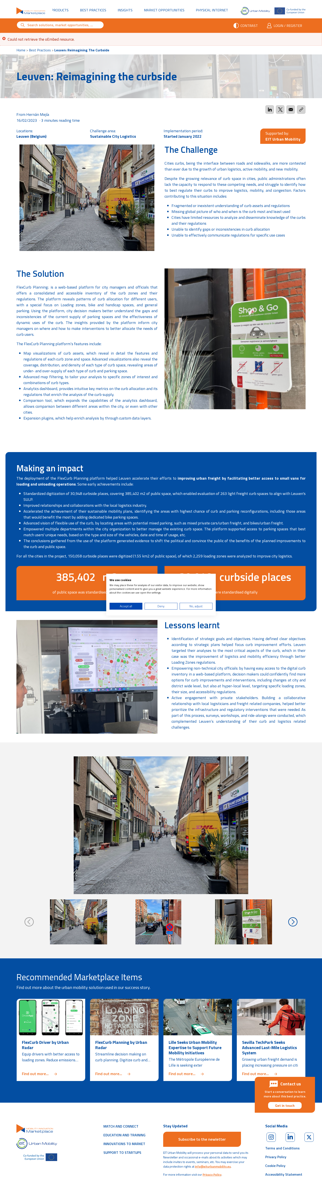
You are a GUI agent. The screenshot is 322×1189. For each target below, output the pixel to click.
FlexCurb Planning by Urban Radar (121, 1045)
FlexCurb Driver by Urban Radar (45, 1045)
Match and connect (120, 1126)
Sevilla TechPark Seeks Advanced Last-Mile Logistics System (269, 1047)
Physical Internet (214, 10)
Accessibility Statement (283, 1174)
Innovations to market (124, 1143)
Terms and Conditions (282, 1148)
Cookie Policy (275, 1165)
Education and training (124, 1135)
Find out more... (51, 1074)
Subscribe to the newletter (202, 1139)
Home (20, 50)
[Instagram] (271, 1137)
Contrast (249, 25)
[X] (309, 1137)
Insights (125, 10)
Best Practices (93, 10)
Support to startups (122, 1152)
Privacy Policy (212, 1174)
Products (60, 10)
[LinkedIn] (290, 1137)
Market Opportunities (164, 10)
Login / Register (288, 25)
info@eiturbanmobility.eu (213, 1166)
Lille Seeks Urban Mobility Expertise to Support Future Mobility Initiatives (195, 1047)
